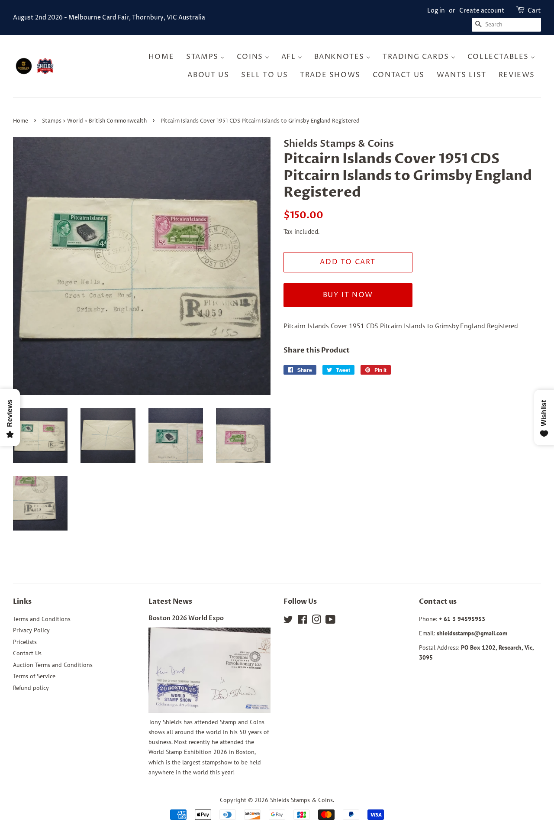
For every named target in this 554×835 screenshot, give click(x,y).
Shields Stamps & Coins (301, 800)
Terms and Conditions (42, 619)
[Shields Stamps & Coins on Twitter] (288, 621)
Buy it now (348, 295)
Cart (534, 10)
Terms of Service (34, 676)
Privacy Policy (31, 630)
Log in (436, 10)
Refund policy (31, 688)
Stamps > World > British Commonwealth (94, 121)
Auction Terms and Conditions (53, 665)
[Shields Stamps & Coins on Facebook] (302, 621)
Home (20, 121)
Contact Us (27, 653)
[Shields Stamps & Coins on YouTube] (330, 621)
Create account (482, 10)
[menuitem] (164, 57)
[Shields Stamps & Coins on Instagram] (316, 621)
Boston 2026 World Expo (186, 618)
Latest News (170, 601)
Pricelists (25, 642)
